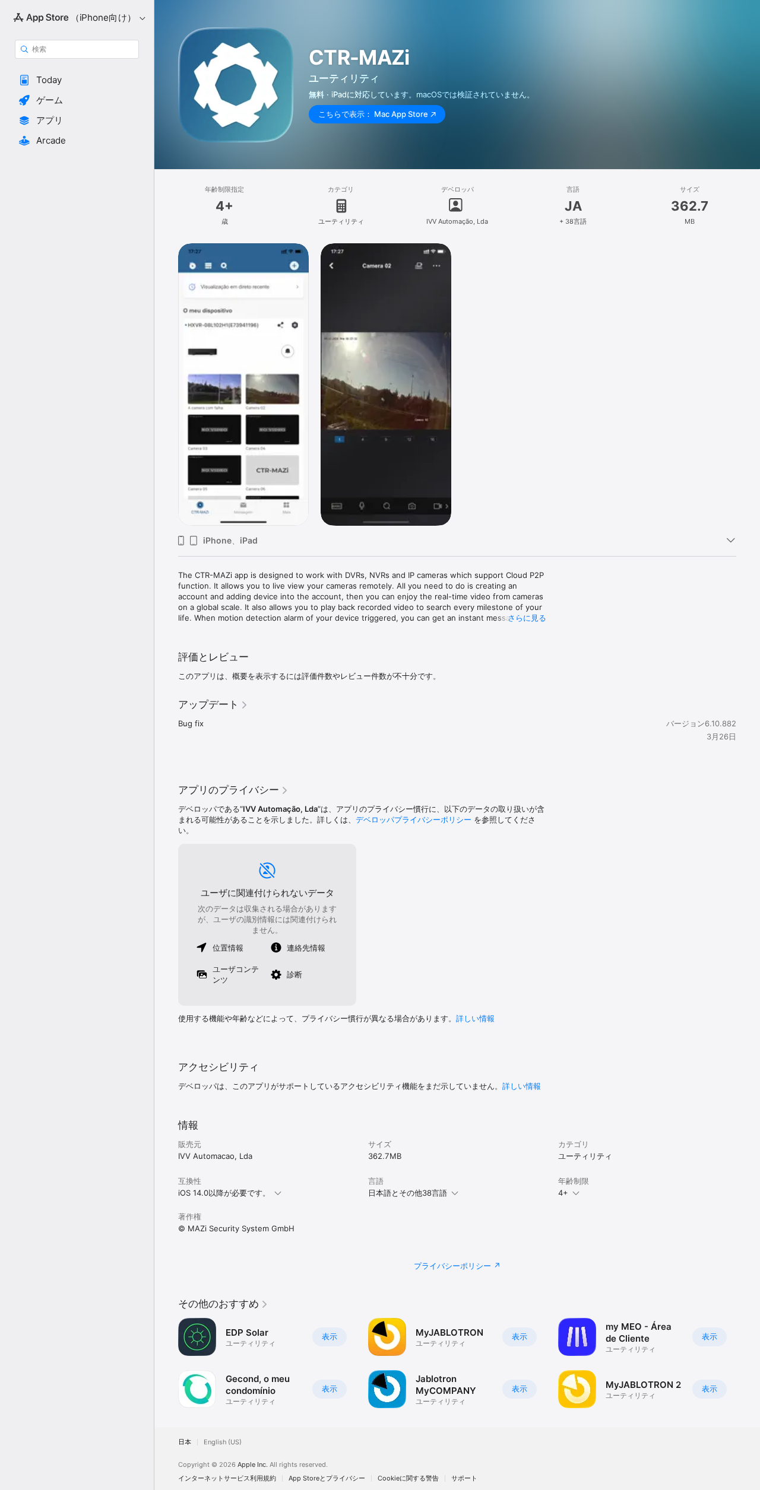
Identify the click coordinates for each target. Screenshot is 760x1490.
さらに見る (527, 617)
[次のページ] (748, 1363)
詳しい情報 (475, 1018)
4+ (563, 1192)
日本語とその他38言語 (407, 1192)
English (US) (223, 1442)
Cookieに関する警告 (408, 1478)
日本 (184, 1442)
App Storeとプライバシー (327, 1478)
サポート (464, 1478)
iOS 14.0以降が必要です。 (224, 1192)
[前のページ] (166, 1363)
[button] (76, 80)
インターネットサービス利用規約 (227, 1478)
